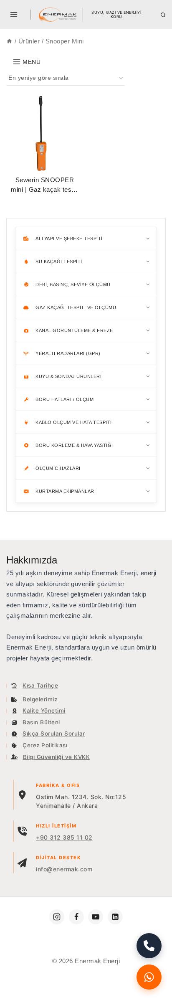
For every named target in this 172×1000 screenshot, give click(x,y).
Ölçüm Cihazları (58, 468)
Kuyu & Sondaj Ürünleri (68, 376)
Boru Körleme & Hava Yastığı (74, 445)
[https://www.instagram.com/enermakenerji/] (56, 916)
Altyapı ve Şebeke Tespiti (69, 238)
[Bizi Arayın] (149, 945)
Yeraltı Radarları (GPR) (68, 353)
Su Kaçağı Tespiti (58, 261)
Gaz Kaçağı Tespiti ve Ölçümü (75, 307)
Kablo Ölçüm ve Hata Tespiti (73, 422)
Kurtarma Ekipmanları (65, 491)
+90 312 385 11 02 (64, 837)
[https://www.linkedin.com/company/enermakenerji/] (115, 916)
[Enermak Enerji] (57, 15)
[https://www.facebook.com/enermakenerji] (76, 916)
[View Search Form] (163, 15)
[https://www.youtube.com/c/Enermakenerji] (95, 916)
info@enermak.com (64, 869)
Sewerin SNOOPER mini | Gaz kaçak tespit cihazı (44, 189)
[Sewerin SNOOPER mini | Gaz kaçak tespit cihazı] (44, 134)
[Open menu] (14, 14)
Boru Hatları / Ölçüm (64, 399)
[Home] (9, 41)
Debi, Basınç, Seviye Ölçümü (73, 284)
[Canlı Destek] (149, 977)
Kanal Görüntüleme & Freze (74, 330)
